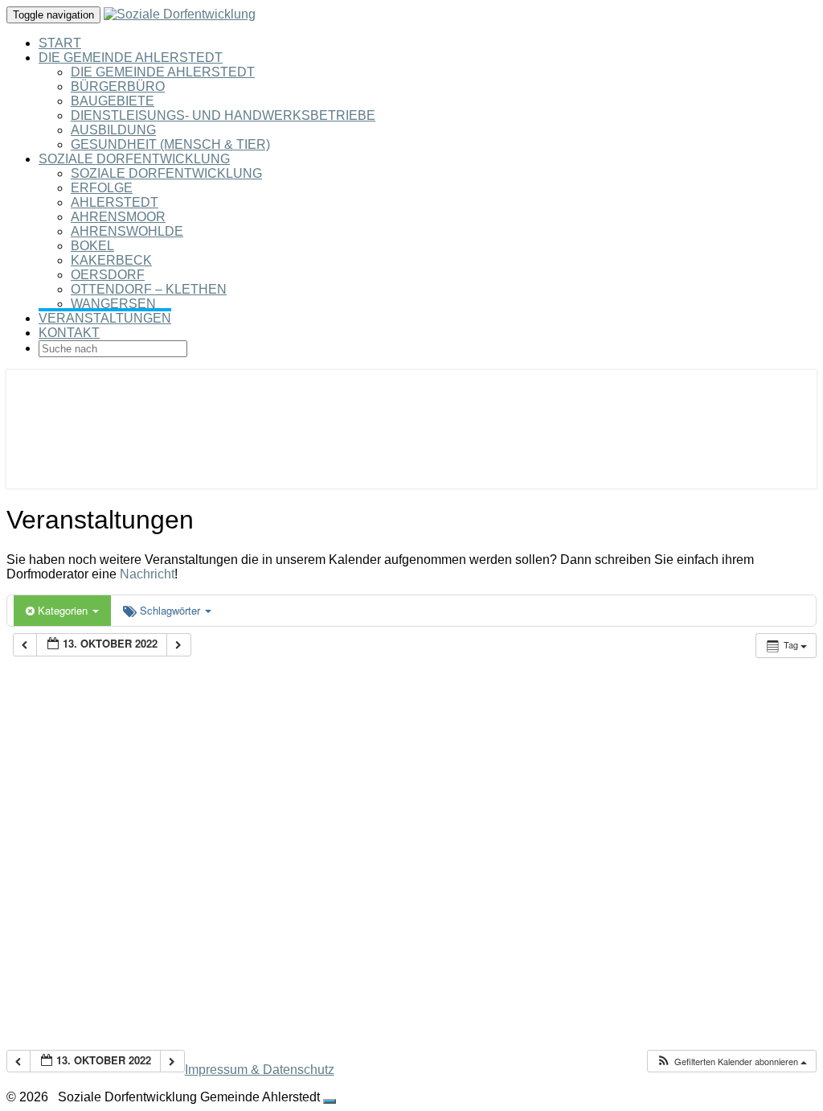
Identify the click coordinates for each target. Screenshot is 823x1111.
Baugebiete (112, 101)
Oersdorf (108, 275)
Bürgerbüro (118, 86)
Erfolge (102, 188)
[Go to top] (329, 1101)
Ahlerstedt (114, 202)
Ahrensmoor (118, 217)
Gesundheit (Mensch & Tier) (170, 144)
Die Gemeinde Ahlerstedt (131, 57)
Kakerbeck (111, 260)
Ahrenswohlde (127, 231)
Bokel (92, 246)
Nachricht (147, 574)
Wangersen (113, 304)
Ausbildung (113, 130)
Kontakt (69, 332)
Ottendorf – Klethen (149, 289)
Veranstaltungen (105, 318)
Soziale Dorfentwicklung (134, 159)
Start (60, 43)
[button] (731, 1061)
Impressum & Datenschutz (259, 1069)
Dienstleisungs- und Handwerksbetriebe (223, 115)
